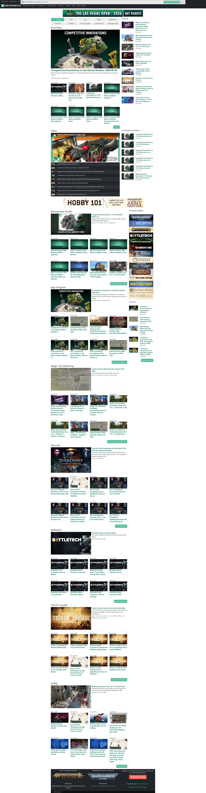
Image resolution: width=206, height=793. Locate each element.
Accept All (167, 2)
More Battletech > (120, 601)
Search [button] (83, 6)
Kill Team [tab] (71, 23)
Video (73, 6)
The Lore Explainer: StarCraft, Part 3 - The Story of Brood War (97, 517)
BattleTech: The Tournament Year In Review (58, 572)
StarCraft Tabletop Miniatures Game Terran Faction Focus (59, 517)
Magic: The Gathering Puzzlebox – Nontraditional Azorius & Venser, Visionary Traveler (98, 410)
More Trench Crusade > (119, 680)
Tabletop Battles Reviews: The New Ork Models (59, 726)
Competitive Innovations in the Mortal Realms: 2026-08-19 (59, 330)
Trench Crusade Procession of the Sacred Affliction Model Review (98, 647)
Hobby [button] (67, 6)
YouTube (112, 786)
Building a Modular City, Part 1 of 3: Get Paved (143, 45)
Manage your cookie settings (138, 787)
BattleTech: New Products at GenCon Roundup (97, 594)
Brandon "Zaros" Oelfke (110, 616)
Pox (94, 458)
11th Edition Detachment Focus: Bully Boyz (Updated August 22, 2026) (146, 351)
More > (116, 127)
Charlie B (96, 692)
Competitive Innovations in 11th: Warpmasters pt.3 (144, 151)
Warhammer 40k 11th (29, 6)
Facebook (94, 786)
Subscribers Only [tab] (113, 23)
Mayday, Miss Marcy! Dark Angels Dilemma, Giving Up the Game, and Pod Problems (144, 89)
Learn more (44, 2)
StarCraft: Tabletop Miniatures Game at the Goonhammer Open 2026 (59, 492)
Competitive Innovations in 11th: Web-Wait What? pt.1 (93, 95)
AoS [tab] (85, 19)
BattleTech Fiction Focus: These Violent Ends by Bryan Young (97, 572)
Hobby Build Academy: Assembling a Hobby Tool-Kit (59, 752)
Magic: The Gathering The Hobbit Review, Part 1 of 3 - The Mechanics (118, 432)
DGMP (118, 616)
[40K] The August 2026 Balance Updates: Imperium (112, 96)
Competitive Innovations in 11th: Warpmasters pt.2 (144, 159)
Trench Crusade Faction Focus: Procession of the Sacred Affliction (118, 647)
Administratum (5, 1)
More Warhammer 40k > (118, 284)
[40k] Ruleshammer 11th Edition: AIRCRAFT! (143, 62)
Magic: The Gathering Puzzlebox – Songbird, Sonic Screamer (78, 435)
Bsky (107, 786)
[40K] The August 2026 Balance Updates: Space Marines (59, 119)
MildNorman (95, 618)
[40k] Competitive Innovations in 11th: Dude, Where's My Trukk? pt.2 (144, 176)
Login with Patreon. (143, 784)
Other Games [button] (51, 6)
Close (182, 2)
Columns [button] (60, 6)
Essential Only (175, 2)
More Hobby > (121, 766)
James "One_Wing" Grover (101, 223)
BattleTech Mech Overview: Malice (104, 533)
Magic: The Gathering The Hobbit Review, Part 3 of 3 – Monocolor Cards (118, 405)
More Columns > (147, 360)
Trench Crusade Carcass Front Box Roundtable (108, 608)
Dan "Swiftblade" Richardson (101, 375)
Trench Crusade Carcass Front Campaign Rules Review (59, 670)
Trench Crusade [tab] (85, 23)
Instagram (101, 786)
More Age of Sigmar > (119, 362)
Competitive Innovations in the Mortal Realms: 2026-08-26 (84, 70)
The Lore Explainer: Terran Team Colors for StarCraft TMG (118, 492)
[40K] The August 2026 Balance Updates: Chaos (94, 119)
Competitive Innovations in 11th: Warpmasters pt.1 (144, 167)
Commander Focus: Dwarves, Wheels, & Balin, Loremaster (77, 408)
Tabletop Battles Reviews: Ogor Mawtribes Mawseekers (118, 331)
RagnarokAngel (56, 78)
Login (78, 6)
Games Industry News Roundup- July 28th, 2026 (117, 353)
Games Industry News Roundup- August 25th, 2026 (145, 319)
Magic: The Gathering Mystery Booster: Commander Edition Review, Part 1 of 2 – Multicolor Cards (142, 26)
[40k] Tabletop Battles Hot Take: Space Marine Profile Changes (144, 37)
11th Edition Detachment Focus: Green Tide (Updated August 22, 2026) (146, 340)
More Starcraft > (121, 526)
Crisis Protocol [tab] (99, 23)
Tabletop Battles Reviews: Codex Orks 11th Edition (144, 54)
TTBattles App (13, 1)
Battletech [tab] (113, 19)
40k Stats (20, 1)
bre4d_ (122, 616)
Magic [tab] (99, 19)
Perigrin (96, 539)
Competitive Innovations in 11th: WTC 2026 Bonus (144, 143)
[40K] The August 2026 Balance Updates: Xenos (76, 119)
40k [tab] (71, 19)
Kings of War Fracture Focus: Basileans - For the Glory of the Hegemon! (144, 99)
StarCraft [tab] (58, 23)
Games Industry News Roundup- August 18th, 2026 (78, 330)
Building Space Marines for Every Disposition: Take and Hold (78, 275)
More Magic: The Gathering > (117, 442)
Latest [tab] (58, 19)
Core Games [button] (41, 6)
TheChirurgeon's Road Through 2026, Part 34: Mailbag (143, 71)
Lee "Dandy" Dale (98, 616)
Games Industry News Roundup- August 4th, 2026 (98, 435)
